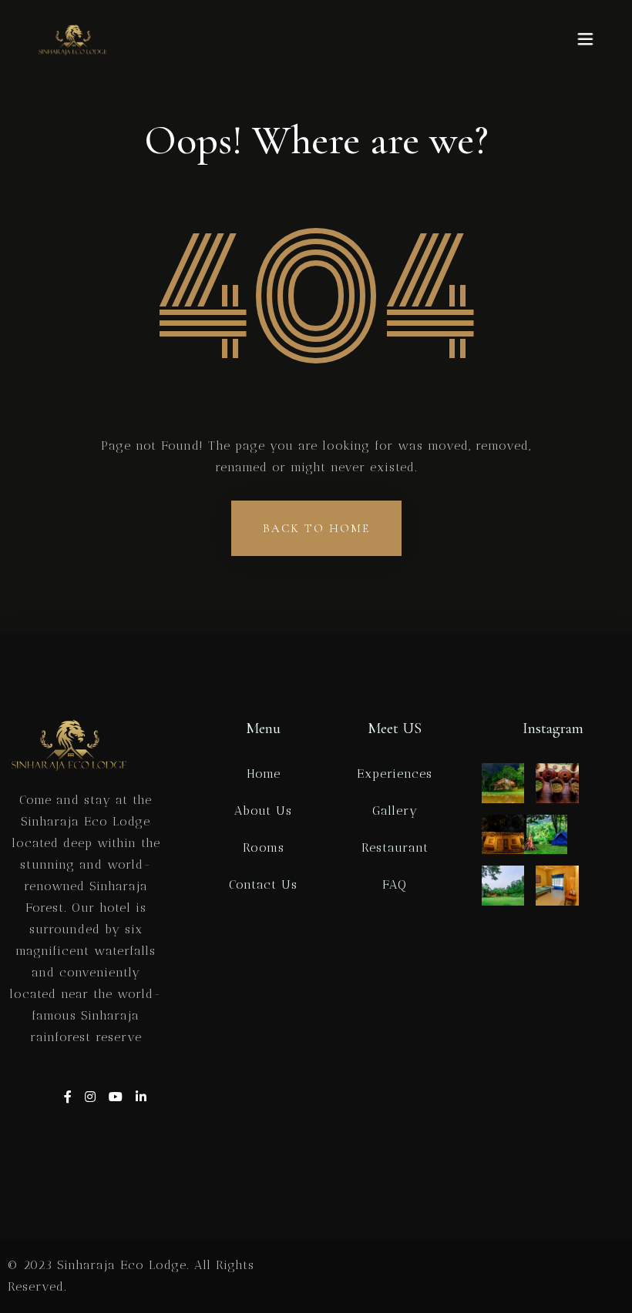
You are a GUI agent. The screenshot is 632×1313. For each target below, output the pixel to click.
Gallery (395, 810)
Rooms (263, 847)
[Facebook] (70, 1097)
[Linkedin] (141, 1097)
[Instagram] (93, 1097)
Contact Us (263, 884)
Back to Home (316, 528)
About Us (263, 810)
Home (264, 773)
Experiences (394, 773)
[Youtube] (118, 1097)
